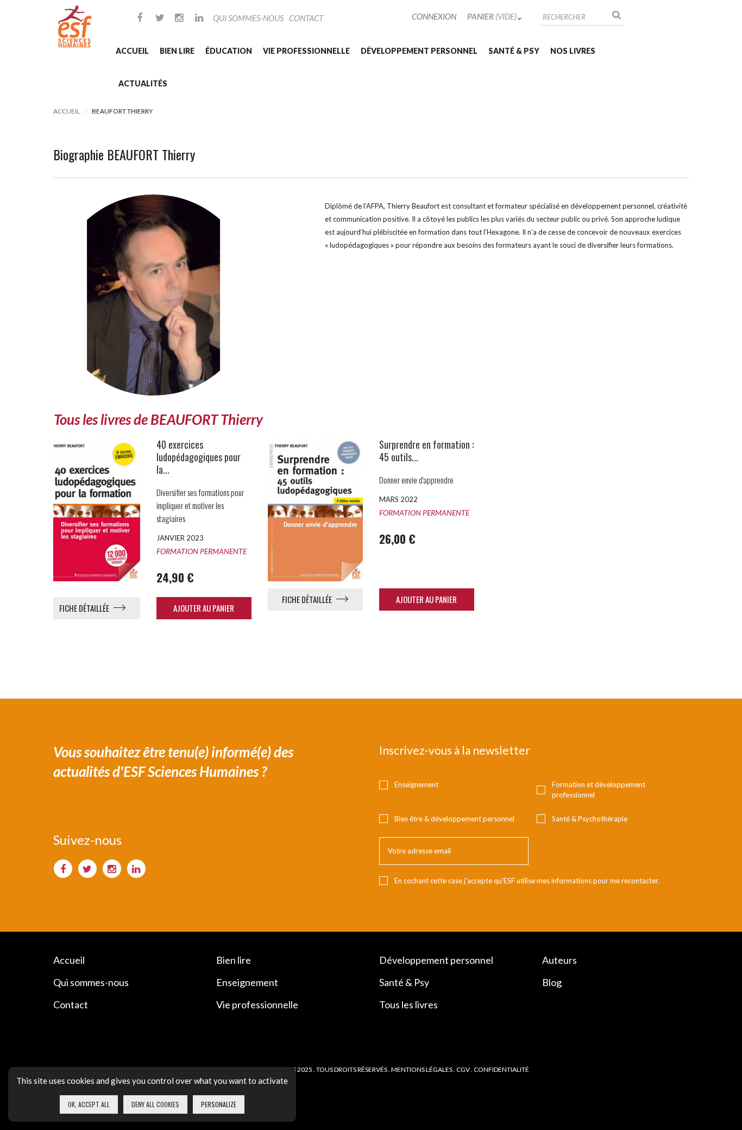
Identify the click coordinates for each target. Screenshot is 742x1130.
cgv (463, 1069)
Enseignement (416, 784)
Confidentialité (501, 1069)
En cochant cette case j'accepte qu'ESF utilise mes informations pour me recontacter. (526, 880)
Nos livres (572, 50)
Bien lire (177, 50)
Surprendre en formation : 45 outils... (426, 450)
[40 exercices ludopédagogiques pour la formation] (92, 509)
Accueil (132, 50)
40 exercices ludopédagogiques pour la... (198, 457)
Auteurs (559, 960)
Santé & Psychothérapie (589, 818)
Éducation (228, 50)
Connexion (434, 16)
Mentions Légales (421, 1069)
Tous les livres (408, 1004)
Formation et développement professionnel (598, 789)
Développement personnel (419, 50)
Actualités (142, 83)
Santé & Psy (513, 50)
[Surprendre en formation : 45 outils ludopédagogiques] (315, 509)
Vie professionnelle (306, 50)
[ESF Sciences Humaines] (75, 26)
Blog (552, 982)
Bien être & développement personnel (454, 818)
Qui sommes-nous (248, 18)
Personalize (218, 1104)
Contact (306, 18)
